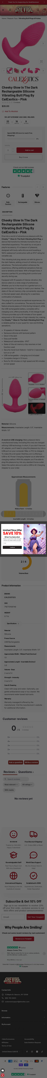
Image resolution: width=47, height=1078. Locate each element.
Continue (12, 547)
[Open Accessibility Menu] (3, 1075)
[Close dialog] (44, 525)
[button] (3, 1070)
